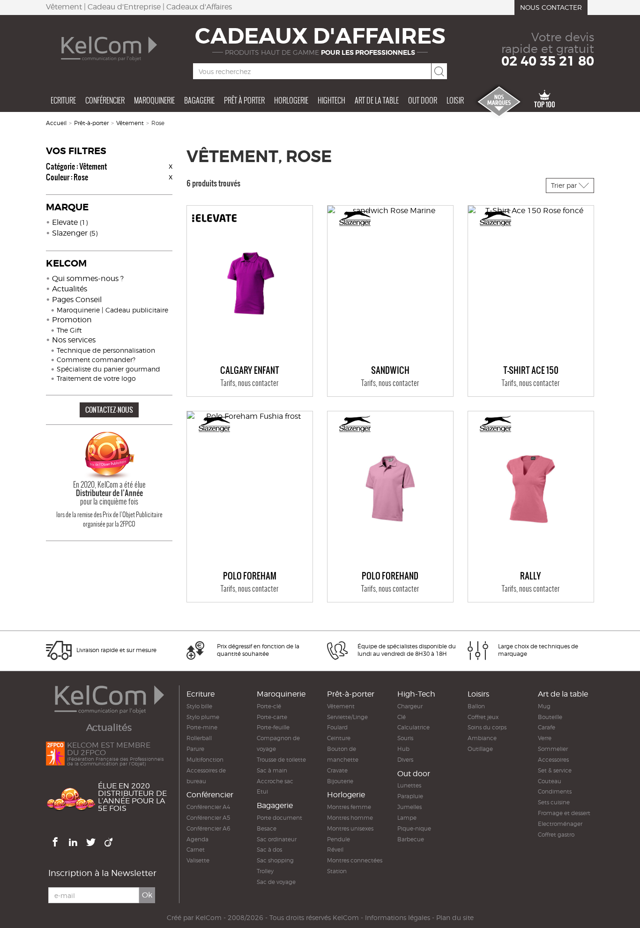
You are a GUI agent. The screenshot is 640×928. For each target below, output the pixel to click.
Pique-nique (414, 828)
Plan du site (455, 917)
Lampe (407, 817)
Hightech (331, 100)
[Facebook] (56, 840)
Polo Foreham (249, 576)
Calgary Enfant (249, 370)
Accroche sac (275, 781)
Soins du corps (487, 727)
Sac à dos (269, 849)
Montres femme (349, 806)
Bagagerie (199, 100)
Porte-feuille (273, 727)
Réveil (335, 849)
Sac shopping (275, 860)
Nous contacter (551, 7)
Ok (147, 895)
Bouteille (550, 716)
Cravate (337, 770)
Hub (403, 748)
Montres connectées (354, 860)
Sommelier (553, 748)
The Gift (69, 330)
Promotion (72, 319)
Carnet (195, 849)
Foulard (337, 727)
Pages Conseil (77, 299)
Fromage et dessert (564, 813)
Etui (262, 791)
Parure (195, 748)
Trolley (265, 871)
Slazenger (74, 233)
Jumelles (409, 806)
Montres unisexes (350, 828)
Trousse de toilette (281, 759)
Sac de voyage (276, 881)
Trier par (565, 185)
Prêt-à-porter (91, 122)
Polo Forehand (390, 576)
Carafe (546, 727)
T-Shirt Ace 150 (530, 370)
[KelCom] (109, 48)
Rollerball (199, 738)
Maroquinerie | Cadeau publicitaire (112, 310)
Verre (544, 738)
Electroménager (560, 823)
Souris (405, 738)
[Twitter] (91, 840)
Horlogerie (291, 100)
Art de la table (377, 100)
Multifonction (204, 759)
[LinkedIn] (74, 840)
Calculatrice (413, 727)
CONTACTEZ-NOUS (109, 410)
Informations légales (397, 917)
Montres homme (350, 817)
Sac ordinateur (277, 839)
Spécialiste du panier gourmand (108, 369)
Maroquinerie (154, 100)
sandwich (390, 370)
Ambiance (482, 738)
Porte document (279, 817)
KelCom (208, 917)
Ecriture (63, 100)
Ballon (476, 706)
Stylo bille (199, 706)
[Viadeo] (109, 840)
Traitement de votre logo (96, 378)
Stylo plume (202, 716)
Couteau (549, 781)
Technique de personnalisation (106, 350)
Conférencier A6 (208, 828)
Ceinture (338, 738)
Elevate (70, 222)
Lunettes (409, 785)
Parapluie (410, 796)
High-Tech (416, 694)
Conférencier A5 (208, 817)
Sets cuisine (554, 802)
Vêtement (130, 122)
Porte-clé (269, 706)
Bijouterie (340, 781)
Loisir (455, 100)
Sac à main (272, 770)
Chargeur (410, 706)
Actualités (69, 288)
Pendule (338, 839)
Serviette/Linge (347, 716)
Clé (401, 716)
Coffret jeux (483, 716)
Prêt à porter (244, 100)
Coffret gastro (556, 834)
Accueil (56, 122)
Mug (544, 706)
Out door (422, 100)
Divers (405, 759)
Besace (266, 828)
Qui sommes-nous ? (88, 278)
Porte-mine (201, 727)
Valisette (197, 860)
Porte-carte (272, 716)
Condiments (555, 791)
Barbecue (410, 839)
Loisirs (478, 694)
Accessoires (553, 759)
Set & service (555, 770)
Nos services (74, 339)
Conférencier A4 (208, 806)
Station (337, 871)
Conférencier (105, 100)
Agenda (197, 839)
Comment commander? (96, 360)
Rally (530, 576)
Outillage (480, 748)
